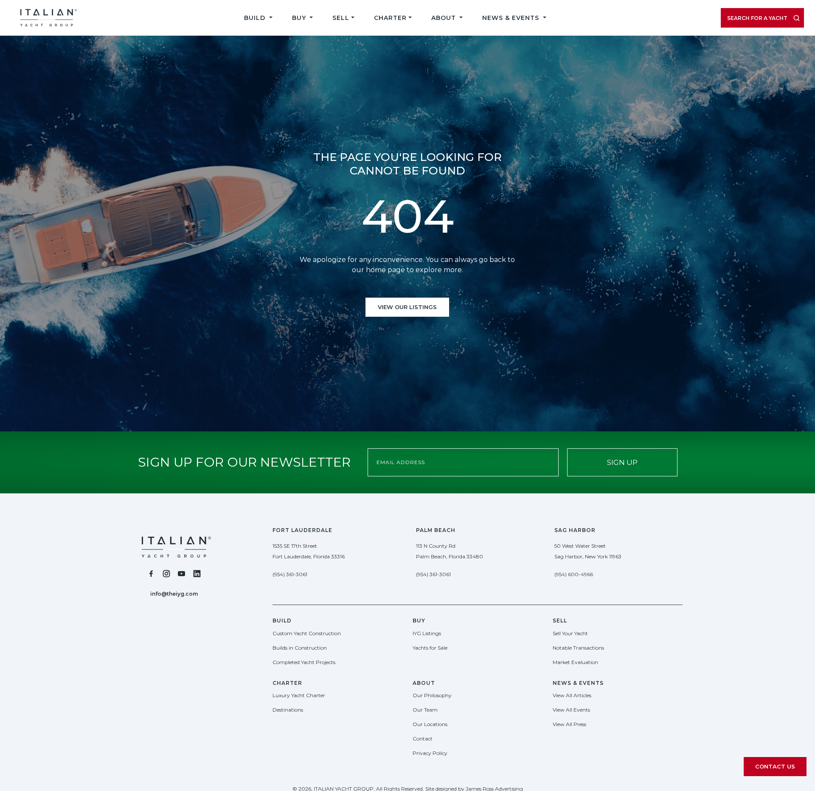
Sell (340, 18)
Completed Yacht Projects (304, 662)
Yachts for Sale (430, 648)
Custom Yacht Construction (307, 633)
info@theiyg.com (174, 594)
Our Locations (430, 724)
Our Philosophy (432, 695)
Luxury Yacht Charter (299, 695)
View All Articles (572, 695)
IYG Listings (427, 633)
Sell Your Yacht (570, 633)
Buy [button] (300, 18)
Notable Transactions (578, 648)
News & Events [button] (511, 18)
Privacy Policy (430, 753)
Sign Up (622, 462)
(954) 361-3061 (290, 574)
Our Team (425, 710)
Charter (390, 18)
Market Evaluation (575, 662)
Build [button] (255, 18)
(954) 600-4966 (573, 574)
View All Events (571, 710)
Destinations (288, 710)
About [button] (444, 18)
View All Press (569, 724)
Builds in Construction (300, 648)
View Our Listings (407, 307)
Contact (423, 738)
